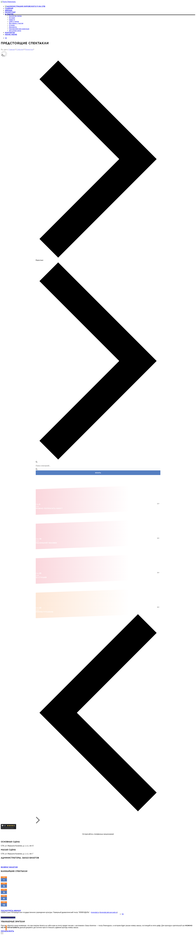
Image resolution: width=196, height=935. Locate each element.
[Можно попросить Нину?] (98, 489)
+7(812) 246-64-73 (7, 863)
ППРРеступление (44, 612)
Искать (98, 473)
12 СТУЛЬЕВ (41, 577)
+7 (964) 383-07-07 (8, 862)
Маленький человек (46, 543)
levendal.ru (95, 912)
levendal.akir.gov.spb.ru (108, 912)
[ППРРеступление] (98, 592)
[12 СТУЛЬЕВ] (98, 558)
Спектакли (40, 58)
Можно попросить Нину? (49, 508)
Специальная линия (17, 838)
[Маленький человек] (98, 523)
